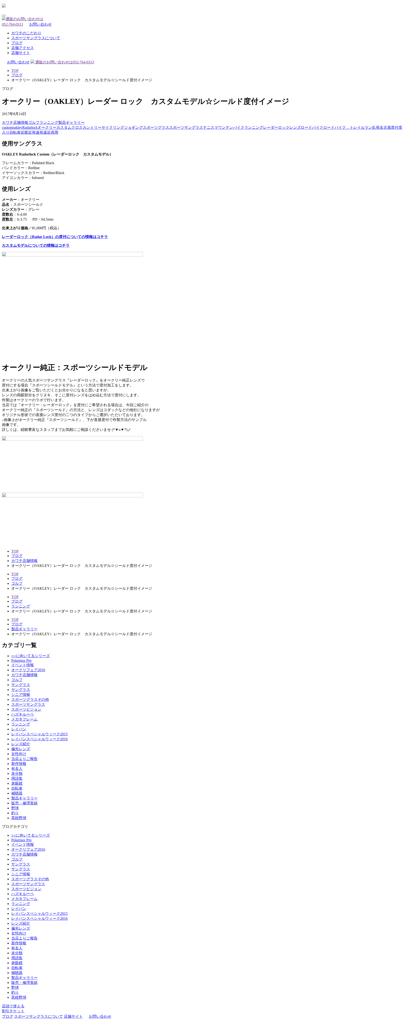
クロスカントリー (86, 127)
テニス (208, 127)
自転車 (15, 132)
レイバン (18, 729)
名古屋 (385, 127)
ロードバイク (312, 127)
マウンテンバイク (229, 127)
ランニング (48, 123)
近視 (32, 132)
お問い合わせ (40, 24)
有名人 (17, 769)
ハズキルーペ (22, 714)
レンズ (295, 127)
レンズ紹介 (20, 744)
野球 (15, 808)
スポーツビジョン (26, 709)
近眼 (24, 132)
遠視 (39, 132)
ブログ (17, 43)
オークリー (47, 127)
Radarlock (30, 127)
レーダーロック (276, 127)
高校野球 (18, 818)
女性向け (18, 754)
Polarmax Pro (21, 660)
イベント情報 (22, 665)
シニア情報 (20, 695)
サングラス (20, 685)
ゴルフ (33, 123)
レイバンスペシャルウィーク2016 (39, 739)
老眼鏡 (17, 783)
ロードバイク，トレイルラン (347, 127)
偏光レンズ (20, 749)
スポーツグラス (156, 127)
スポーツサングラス (186, 127)
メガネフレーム (24, 719)
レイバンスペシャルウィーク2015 (39, 734)
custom (7, 127)
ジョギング (133, 127)
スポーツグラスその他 (30, 699)
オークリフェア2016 (28, 670)
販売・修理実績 (24, 803)
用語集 (17, 778)
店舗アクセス (22, 48)
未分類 (17, 773)
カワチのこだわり (26, 33)
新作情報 (18, 764)
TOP (15, 71)
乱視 (376, 127)
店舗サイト (20, 53)
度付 (394, 127)
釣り (15, 813)
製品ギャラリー (71, 123)
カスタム (63, 127)
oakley (17, 127)
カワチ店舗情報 (15, 123)
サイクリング (113, 127)
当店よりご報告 (24, 759)
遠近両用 (50, 132)
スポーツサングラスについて (35, 38)
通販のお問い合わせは (64, 62)
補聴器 (17, 793)
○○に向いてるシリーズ (30, 656)
